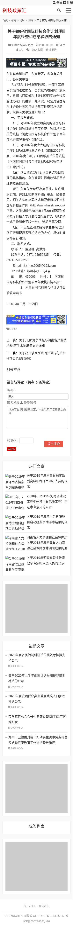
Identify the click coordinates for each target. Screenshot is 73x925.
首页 (5, 20)
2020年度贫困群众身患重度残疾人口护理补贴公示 (36, 698)
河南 (13, 20)
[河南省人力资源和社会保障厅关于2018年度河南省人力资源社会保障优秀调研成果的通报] (15, 543)
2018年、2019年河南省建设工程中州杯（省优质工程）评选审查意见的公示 (47, 501)
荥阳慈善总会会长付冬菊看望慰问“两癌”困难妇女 (37, 719)
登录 (58, 2)
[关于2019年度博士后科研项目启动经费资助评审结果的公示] (15, 522)
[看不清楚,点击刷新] (11, 449)
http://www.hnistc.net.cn (47, 205)
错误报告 (51, 49)
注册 (69, 2)
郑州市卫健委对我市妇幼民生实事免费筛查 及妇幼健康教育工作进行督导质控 (38, 740)
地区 (22, 20)
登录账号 (29, 402)
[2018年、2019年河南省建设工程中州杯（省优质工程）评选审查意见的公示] (15, 501)
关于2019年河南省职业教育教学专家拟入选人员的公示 (46, 560)
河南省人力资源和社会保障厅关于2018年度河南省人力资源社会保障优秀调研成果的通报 (47, 543)
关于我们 (29, 906)
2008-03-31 (46, 45)
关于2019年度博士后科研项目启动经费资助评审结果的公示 (47, 522)
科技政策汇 (20, 10)
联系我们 (44, 906)
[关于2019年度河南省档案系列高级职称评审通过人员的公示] (15, 481)
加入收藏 (37, 49)
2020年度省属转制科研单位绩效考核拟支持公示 (36, 657)
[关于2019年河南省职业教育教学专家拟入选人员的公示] (15, 563)
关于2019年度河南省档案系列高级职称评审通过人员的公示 (47, 481)
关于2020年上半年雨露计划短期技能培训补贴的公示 (36, 678)
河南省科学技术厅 (22, 45)
